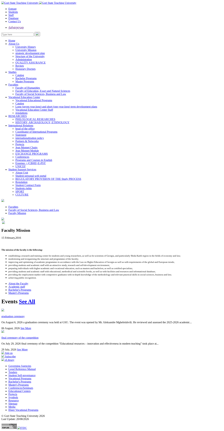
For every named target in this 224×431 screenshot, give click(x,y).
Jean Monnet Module (27, 150)
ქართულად (16, 27)
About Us (13, 43)
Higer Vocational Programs (23, 409)
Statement (20, 134)
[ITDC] (22, 427)
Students (13, 11)
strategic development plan (30, 53)
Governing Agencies (19, 365)
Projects (19, 144)
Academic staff (16, 286)
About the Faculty (18, 283)
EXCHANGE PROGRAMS (31, 153)
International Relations (20, 125)
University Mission (25, 50)
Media (11, 406)
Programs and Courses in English (33, 160)
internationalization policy (29, 138)
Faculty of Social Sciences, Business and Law (40, 94)
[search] (37, 34)
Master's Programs (18, 292)
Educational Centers (19, 391)
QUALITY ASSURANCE (30, 62)
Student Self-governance (22, 375)
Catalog (19, 75)
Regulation (21, 182)
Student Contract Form (28, 185)
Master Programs (24, 81)
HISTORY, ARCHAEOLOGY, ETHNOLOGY (42, 122)
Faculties (13, 84)
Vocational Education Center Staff (34, 109)
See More (25, 328)
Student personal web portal (30, 175)
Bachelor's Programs (19, 289)
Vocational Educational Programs (33, 100)
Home (11, 40)
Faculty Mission (17, 213)
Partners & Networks (27, 141)
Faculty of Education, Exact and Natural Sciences (42, 90)
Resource (13, 400)
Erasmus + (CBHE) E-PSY (30, 163)
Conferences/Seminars (20, 387)
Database (13, 18)
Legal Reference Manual (22, 369)
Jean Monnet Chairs (26, 147)
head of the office (25, 128)
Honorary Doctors (25, 68)
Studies (12, 72)
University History (25, 46)
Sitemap (12, 403)
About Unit (21, 172)
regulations (21, 112)
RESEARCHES (17, 116)
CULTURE (22, 194)
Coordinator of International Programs (36, 131)
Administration (23, 59)
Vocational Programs (19, 378)
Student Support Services (22, 169)
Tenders (12, 372)
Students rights (23, 188)
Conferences (22, 156)
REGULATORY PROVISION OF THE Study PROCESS (48, 178)
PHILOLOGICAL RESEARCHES (35, 119)
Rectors (19, 65)
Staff (11, 15)
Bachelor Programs (26, 78)
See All (27, 301)
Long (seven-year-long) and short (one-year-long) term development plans (56, 106)
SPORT (19, 191)
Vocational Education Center (24, 97)
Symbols (13, 397)
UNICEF (20, 166)
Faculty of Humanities (27, 87)
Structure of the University (30, 56)
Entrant (12, 8)
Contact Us (14, 21)
